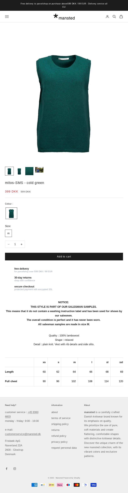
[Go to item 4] (39, 170)
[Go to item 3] (29, 171)
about (54, 412)
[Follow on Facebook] (6, 468)
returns (55, 430)
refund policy (58, 435)
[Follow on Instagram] (14, 468)
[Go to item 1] (9, 171)
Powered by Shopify (71, 478)
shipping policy (60, 424)
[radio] (11, 213)
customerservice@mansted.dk (23, 434)
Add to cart (64, 256)
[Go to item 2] (19, 171)
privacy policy (59, 441)
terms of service (60, 418)
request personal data (64, 447)
